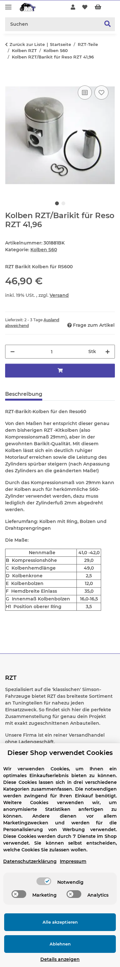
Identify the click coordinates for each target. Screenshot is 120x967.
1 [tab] (57, 203)
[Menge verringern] (12, 351)
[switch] (43, 881)
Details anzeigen (60, 959)
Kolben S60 (43, 250)
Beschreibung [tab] (23, 394)
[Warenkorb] (103, 7)
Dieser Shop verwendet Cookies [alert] (60, 753)
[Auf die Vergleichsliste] (85, 92)
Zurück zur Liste (27, 44)
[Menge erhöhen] (107, 351)
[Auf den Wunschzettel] (101, 92)
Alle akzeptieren (60, 922)
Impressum (73, 861)
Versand (59, 295)
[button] (73, 7)
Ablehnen (60, 943)
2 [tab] (63, 203)
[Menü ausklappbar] (8, 4)
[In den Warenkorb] (10, 76)
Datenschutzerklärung (30, 861)
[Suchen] (107, 24)
